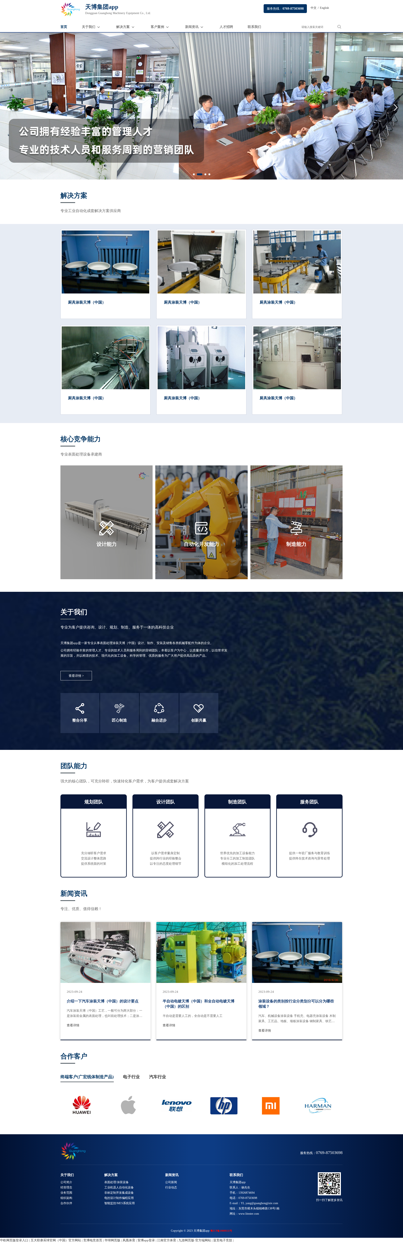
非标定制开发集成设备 (119, 1192)
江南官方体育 (166, 1240)
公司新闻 (171, 1182)
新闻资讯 (192, 27)
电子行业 (131, 1076)
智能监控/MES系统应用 (119, 1203)
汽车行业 (157, 1076)
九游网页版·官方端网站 (194, 1240)
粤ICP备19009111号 (221, 1230)
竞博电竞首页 (92, 1240)
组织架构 (66, 1198)
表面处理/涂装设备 (116, 1182)
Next (398, 107)
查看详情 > (76, 675)
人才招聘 (226, 27)
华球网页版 (112, 1240)
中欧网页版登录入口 (14, 1240)
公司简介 (66, 1182)
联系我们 (254, 27)
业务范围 (66, 1192)
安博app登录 (146, 1240)
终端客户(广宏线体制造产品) (87, 1076)
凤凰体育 (129, 1240)
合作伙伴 (66, 1203)
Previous (4, 107)
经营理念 (66, 1187)
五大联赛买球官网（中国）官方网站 (56, 1240)
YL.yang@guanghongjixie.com (259, 1203)
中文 (314, 7)
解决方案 (123, 27)
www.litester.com (248, 1213)
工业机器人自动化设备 (119, 1187)
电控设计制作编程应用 (119, 1198)
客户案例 (157, 27)
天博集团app (118, 9)
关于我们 (88, 27)
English (324, 7)
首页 (63, 27)
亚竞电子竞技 (222, 1240)
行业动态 (171, 1187)
